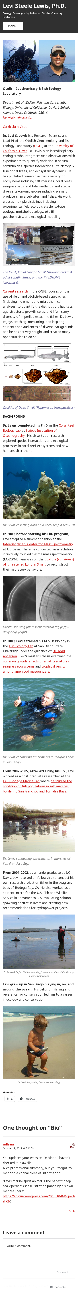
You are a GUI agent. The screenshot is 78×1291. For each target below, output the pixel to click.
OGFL (38, 146)
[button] (21, 61)
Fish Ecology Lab (21, 646)
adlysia (8, 1144)
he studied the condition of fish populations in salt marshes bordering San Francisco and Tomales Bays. (37, 786)
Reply (72, 1211)
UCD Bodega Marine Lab (21, 781)
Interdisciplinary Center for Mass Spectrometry (38, 544)
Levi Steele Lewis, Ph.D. (34, 5)
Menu (15, 26)
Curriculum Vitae (15, 126)
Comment (62, 1272)
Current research (15, 291)
